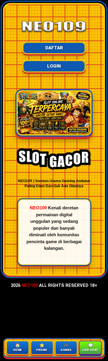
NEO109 (30, 285)
